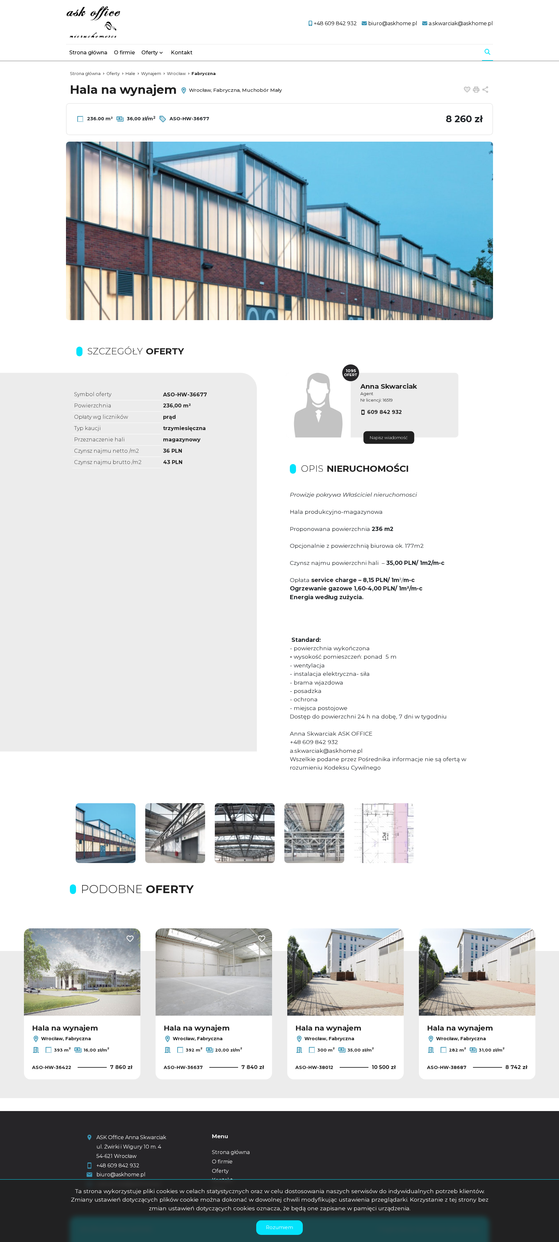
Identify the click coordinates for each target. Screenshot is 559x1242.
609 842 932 (384, 412)
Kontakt (181, 52)
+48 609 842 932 (117, 1165)
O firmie (124, 52)
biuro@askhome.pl (121, 1175)
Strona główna (88, 52)
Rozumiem (279, 1227)
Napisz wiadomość (389, 437)
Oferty (149, 52)
